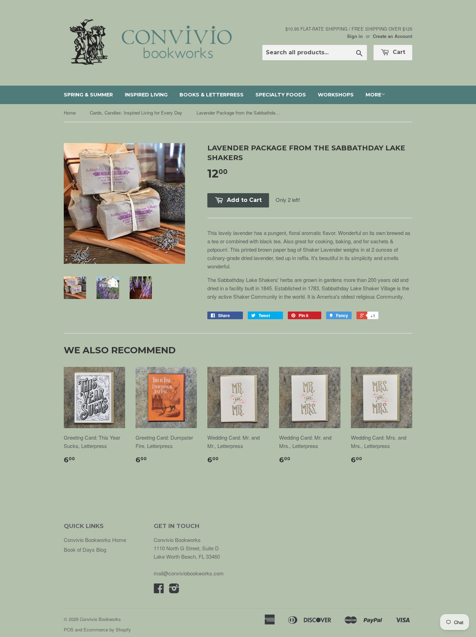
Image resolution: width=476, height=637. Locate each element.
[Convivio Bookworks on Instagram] (174, 590)
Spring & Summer (88, 95)
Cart (398, 52)
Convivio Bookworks (100, 619)
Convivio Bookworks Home (95, 539)
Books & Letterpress (211, 95)
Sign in (355, 36)
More (373, 95)
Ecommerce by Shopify (107, 629)
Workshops (336, 95)
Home (70, 112)
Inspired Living (146, 95)
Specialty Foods (280, 95)
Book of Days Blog (85, 549)
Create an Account (392, 36)
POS (69, 629)
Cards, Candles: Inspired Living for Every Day (136, 112)
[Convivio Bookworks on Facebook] (159, 590)
